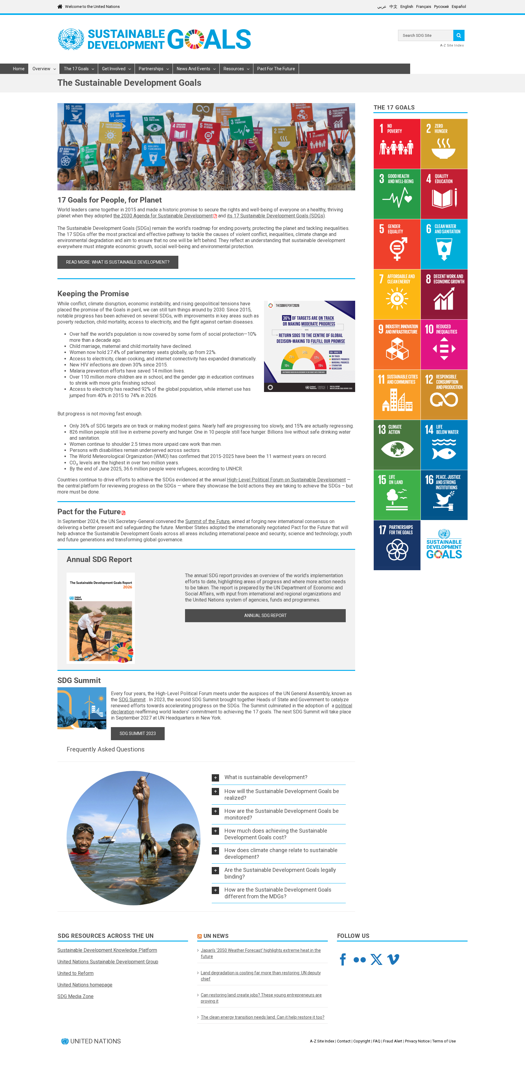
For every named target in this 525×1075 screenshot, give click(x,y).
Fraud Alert (392, 1041)
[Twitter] (376, 959)
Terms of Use (444, 1041)
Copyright (361, 1041)
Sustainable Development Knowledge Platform (107, 950)
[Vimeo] (393, 959)
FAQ (376, 1041)
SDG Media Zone (75, 996)
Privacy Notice (417, 1041)
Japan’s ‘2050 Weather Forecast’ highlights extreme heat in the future (261, 953)
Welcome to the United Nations (92, 6)
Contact (344, 1041)
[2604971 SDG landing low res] (101, 575)
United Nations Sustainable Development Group (107, 962)
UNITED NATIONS (95, 1041)
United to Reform (75, 973)
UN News (216, 936)
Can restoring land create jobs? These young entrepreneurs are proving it (261, 998)
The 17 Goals (394, 107)
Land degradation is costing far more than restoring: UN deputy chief (261, 975)
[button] (279, 777)
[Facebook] (343, 959)
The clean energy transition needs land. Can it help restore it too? (262, 1017)
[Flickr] (360, 959)
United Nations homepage (84, 985)
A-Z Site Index (452, 45)
